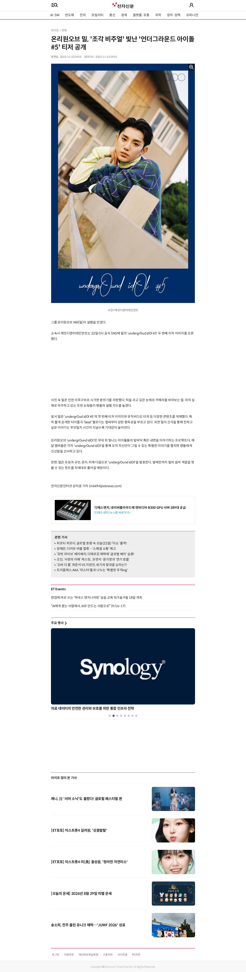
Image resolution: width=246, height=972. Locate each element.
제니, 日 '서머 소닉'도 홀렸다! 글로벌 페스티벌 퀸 (86, 799)
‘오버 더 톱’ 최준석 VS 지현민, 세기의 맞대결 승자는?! (92, 565)
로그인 (55, 954)
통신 (112, 15)
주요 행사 (59, 623)
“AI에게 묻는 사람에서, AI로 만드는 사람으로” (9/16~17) (88, 606)
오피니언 (192, 15)
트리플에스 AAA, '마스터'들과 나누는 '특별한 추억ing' (92, 570)
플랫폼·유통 (141, 15)
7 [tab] (132, 716)
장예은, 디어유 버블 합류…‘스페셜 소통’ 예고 (86, 549)
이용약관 (69, 954)
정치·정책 (173, 15)
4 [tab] (121, 716)
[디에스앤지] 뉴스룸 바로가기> (112, 513)
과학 (158, 15)
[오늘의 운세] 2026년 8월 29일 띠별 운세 (81, 893)
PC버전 (136, 954)
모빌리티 (97, 15)
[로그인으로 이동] (191, 5)
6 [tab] (129, 716)
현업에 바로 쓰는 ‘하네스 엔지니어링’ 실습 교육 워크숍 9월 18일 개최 (96, 598)
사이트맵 (122, 954)
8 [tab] (136, 716)
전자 (83, 15)
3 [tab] (117, 716)
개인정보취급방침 (88, 954)
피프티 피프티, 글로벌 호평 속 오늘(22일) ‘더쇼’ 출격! (92, 543)
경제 (124, 15)
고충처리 (108, 954)
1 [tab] (110, 716)
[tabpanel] (123, 670)
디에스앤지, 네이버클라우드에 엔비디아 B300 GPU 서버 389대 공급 (140, 508)
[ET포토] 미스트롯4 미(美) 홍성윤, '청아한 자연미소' (89, 862)
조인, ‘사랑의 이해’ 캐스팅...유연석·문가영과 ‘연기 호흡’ (93, 559)
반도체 (69, 15)
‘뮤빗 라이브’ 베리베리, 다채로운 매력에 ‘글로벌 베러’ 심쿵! (95, 554)
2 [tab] (114, 716)
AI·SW (54, 15)
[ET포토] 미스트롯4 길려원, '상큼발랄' (79, 830)
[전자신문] (123, 5)
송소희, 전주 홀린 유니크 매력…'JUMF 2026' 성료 (88, 925)
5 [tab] (125, 716)
